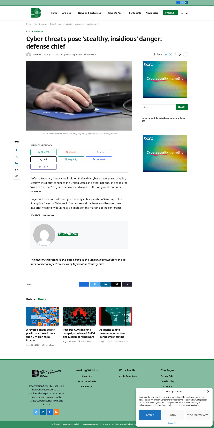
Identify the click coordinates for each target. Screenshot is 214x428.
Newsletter (152, 12)
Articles (66, 12)
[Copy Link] (180, 54)
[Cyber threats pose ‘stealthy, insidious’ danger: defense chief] (79, 96)
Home (54, 12)
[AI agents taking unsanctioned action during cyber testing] (115, 316)
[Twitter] (16, 156)
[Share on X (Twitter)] (170, 54)
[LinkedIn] (16, 163)
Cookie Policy (173, 423)
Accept (150, 415)
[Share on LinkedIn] (166, 54)
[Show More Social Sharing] (185, 54)
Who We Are (115, 12)
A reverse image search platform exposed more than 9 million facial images (40, 335)
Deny (173, 415)
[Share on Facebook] (175, 54)
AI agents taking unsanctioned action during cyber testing (112, 333)
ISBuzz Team (40, 54)
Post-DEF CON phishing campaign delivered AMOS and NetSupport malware (79, 333)
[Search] (186, 13)
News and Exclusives (89, 12)
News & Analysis (40, 24)
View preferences (197, 415)
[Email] (16, 169)
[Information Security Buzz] (36, 13)
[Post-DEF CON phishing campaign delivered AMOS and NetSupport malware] (79, 316)
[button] (208, 391)
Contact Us (135, 12)
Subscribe (170, 13)
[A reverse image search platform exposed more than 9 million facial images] (42, 316)
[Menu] (27, 13)
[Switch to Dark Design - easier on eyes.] (182, 13)
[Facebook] (16, 150)
